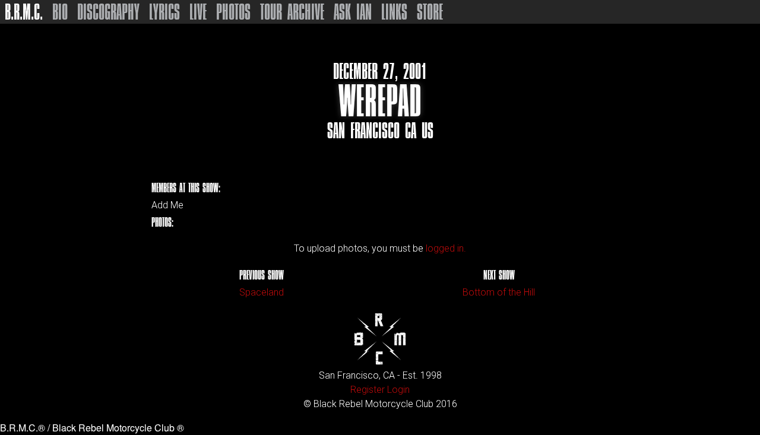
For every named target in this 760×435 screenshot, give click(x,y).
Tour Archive (292, 12)
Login (398, 389)
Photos (233, 12)
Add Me (167, 205)
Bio (60, 12)
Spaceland (261, 292)
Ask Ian (353, 12)
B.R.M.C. (24, 12)
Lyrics (164, 12)
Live (198, 12)
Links (394, 12)
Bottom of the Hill (499, 292)
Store (430, 12)
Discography (108, 12)
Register (367, 389)
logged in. (446, 248)
